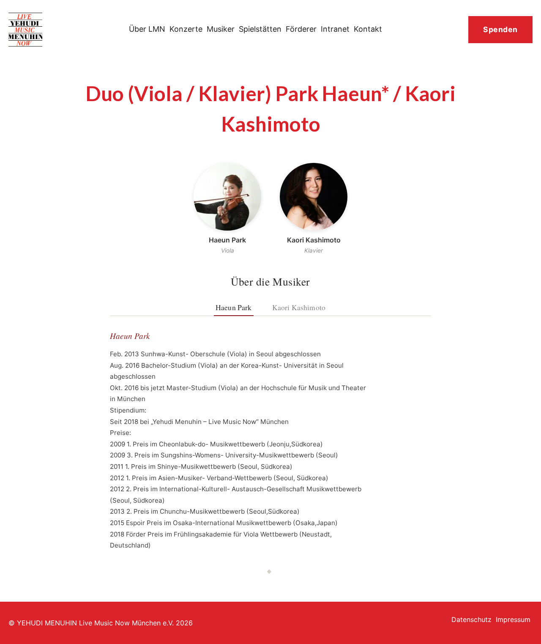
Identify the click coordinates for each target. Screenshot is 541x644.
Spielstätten (260, 29)
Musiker (221, 29)
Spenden (500, 29)
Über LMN (147, 29)
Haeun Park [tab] (234, 307)
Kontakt (368, 29)
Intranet (335, 29)
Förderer (301, 29)
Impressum (513, 619)
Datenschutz (471, 619)
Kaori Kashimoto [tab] (299, 307)
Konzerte (185, 29)
